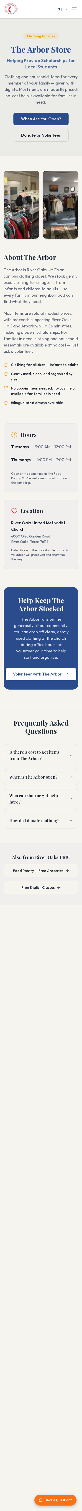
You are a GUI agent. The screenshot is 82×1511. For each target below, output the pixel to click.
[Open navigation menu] (74, 9)
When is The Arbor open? (33, 777)
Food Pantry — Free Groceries (38, 870)
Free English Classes (38, 887)
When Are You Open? (41, 118)
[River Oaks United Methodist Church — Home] (11, 9)
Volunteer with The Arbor (37, 674)
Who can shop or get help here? (33, 799)
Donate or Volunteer (41, 135)
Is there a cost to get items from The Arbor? (34, 755)
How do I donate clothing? (34, 820)
